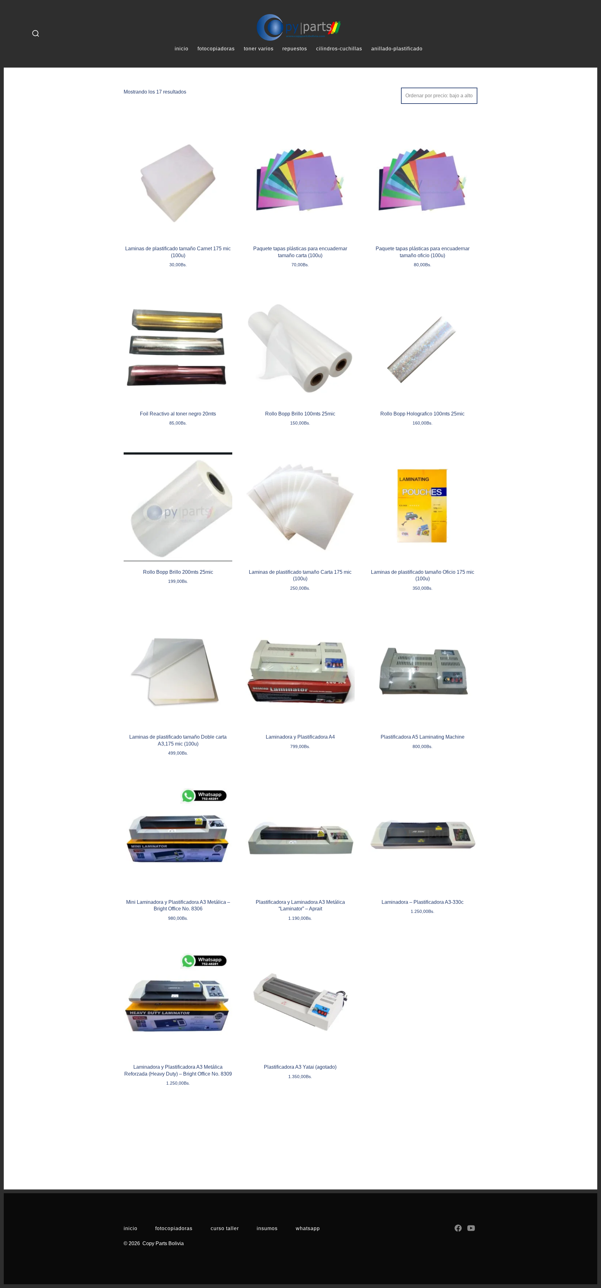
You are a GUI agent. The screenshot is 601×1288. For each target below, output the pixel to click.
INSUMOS (267, 1228)
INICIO (181, 48)
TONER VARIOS (259, 48)
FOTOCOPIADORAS (216, 48)
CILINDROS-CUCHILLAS (339, 48)
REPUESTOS (294, 48)
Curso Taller (225, 1228)
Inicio (130, 1228)
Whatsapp (308, 1228)
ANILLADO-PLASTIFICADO (397, 48)
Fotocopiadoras (174, 1228)
